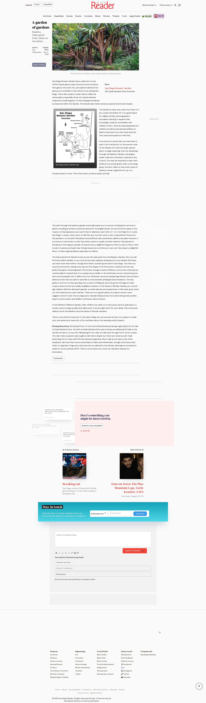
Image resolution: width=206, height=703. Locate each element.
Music (98, 16)
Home (57, 690)
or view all (85, 431)
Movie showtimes (82, 667)
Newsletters (126, 655)
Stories (69, 16)
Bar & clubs (102, 655)
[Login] (179, 5)
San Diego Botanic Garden (118, 88)
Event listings (81, 664)
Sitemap (113, 690)
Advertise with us (100, 690)
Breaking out (71, 484)
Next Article (136, 449)
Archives (47, 16)
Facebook (127, 664)
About (64, 690)
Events (78, 16)
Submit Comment (132, 550)
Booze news (102, 661)
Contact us (87, 690)
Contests (88, 16)
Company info (146, 651)
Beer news (101, 658)
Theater (115, 16)
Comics (53, 667)
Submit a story (127, 661)
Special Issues (56, 664)
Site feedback (127, 658)
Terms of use (83, 693)
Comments (58, 358)
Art (76, 655)
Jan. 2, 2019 (46, 53)
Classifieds (59, 16)
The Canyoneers (36, 51)
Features (54, 651)
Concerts (79, 658)
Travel (77, 674)
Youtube (126, 677)
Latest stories (56, 661)
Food (124, 16)
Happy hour (102, 667)
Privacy (121, 690)
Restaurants (102, 671)
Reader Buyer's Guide (59, 677)
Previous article (72, 449)
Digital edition (96, 693)
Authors (53, 658)
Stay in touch (126, 651)
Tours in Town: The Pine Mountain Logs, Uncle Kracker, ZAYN (127, 488)
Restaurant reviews (105, 674)
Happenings (80, 651)
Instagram (127, 671)
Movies (106, 16)
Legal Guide (134, 16)
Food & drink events (105, 664)
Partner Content (57, 674)
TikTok (126, 674)
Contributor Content (59, 671)
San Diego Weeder (148, 655)
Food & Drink (102, 651)
